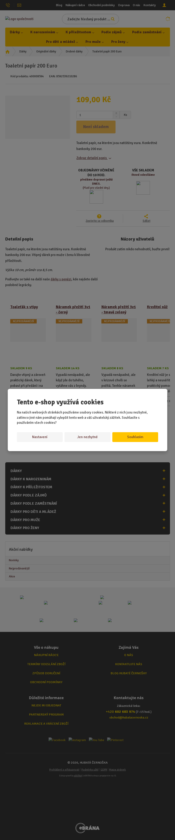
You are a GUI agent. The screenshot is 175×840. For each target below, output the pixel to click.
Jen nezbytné (87, 437)
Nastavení (39, 437)
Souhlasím (135, 437)
